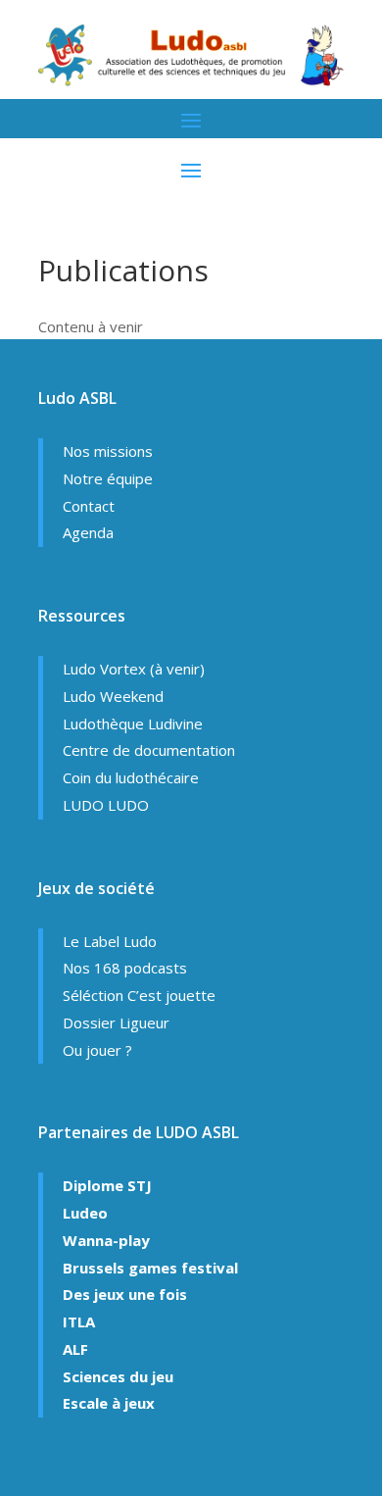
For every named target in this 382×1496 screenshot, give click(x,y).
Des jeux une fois (125, 1294)
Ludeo (85, 1212)
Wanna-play (106, 1240)
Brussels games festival (150, 1267)
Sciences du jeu (118, 1376)
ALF (75, 1349)
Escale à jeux (109, 1403)
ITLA (79, 1321)
